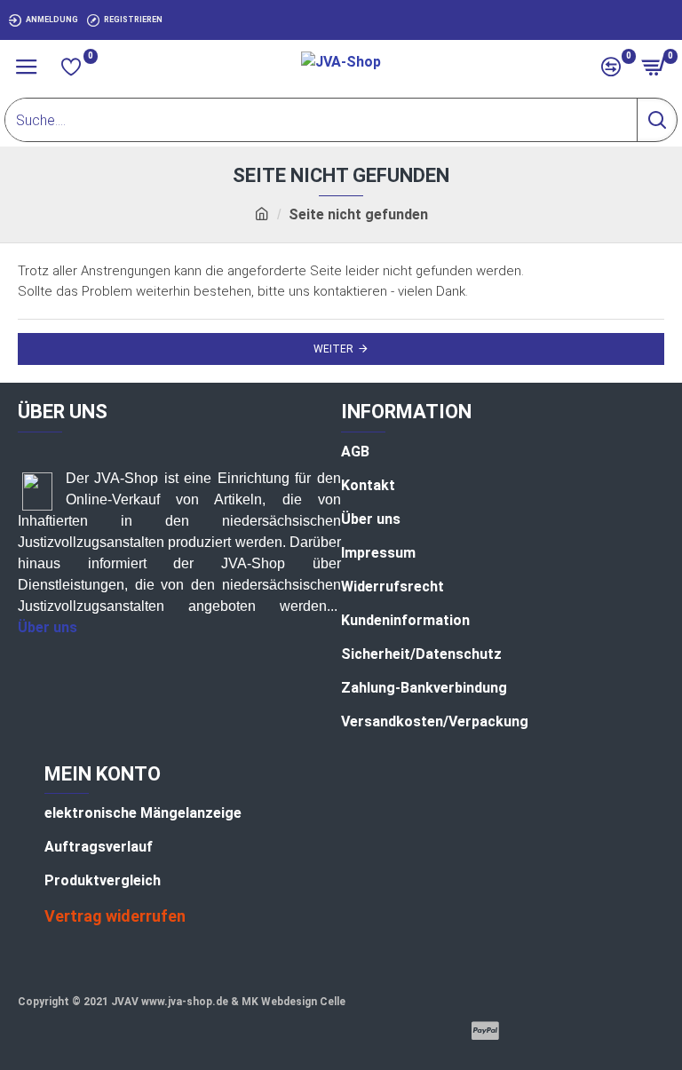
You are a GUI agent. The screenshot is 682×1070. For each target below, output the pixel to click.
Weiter (333, 349)
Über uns (47, 627)
